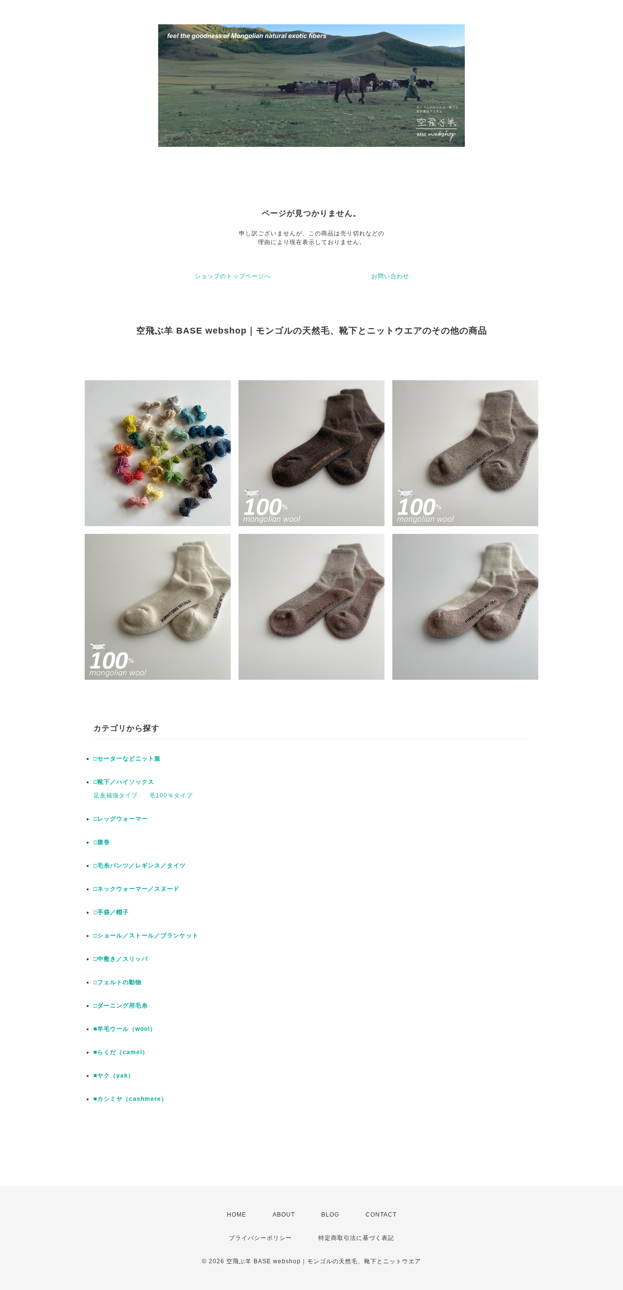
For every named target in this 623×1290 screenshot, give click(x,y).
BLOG (330, 1214)
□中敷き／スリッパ (120, 958)
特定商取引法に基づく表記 (356, 1238)
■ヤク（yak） (113, 1075)
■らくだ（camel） (120, 1052)
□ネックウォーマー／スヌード (136, 888)
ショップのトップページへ (233, 276)
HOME (236, 1214)
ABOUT (284, 1214)
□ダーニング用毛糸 (120, 1005)
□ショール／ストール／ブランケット (146, 935)
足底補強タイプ (115, 795)
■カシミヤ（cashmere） (130, 1099)
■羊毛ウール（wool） (124, 1028)
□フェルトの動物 (117, 982)
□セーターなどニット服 (127, 758)
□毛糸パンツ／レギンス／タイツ (139, 865)
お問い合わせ (390, 276)
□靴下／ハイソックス (123, 781)
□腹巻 (101, 842)
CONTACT (381, 1214)
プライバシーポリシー (260, 1238)
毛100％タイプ (171, 795)
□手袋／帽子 (111, 912)
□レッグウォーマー (120, 818)
